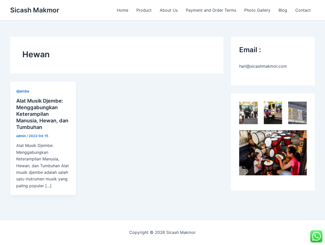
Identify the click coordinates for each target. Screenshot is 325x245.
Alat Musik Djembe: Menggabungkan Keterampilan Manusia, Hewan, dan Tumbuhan (42, 114)
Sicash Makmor (34, 10)
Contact (303, 10)
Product (144, 10)
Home (122, 10)
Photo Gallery (257, 10)
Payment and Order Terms (211, 10)
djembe (22, 91)
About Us (169, 10)
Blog (283, 10)
